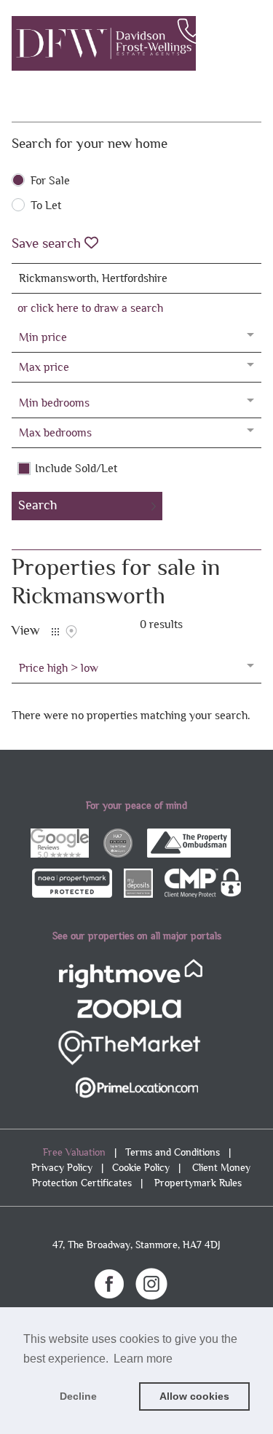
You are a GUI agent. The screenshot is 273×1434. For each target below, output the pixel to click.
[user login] (222, 37)
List (55, 631)
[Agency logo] (137, 43)
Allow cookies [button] (194, 1396)
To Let (46, 205)
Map (71, 631)
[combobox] (137, 278)
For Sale (50, 181)
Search (38, 505)
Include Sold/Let (76, 468)
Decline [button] (78, 1396)
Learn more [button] (143, 1358)
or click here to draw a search (90, 308)
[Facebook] (109, 1282)
